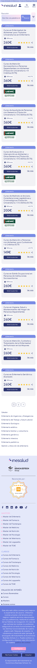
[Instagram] (7, 507)
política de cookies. (23, 642)
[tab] (33, 16)
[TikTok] (26, 507)
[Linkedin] (12, 507)
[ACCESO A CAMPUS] (19, 6)
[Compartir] (32, 42)
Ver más (30, 47)
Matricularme (12, 47)
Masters (6, 601)
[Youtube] (21, 507)
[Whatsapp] (16, 507)
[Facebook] (2, 507)
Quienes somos (9, 604)
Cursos (5, 597)
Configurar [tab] (18, 649)
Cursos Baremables (10, 593)
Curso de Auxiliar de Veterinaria (10, 1)
